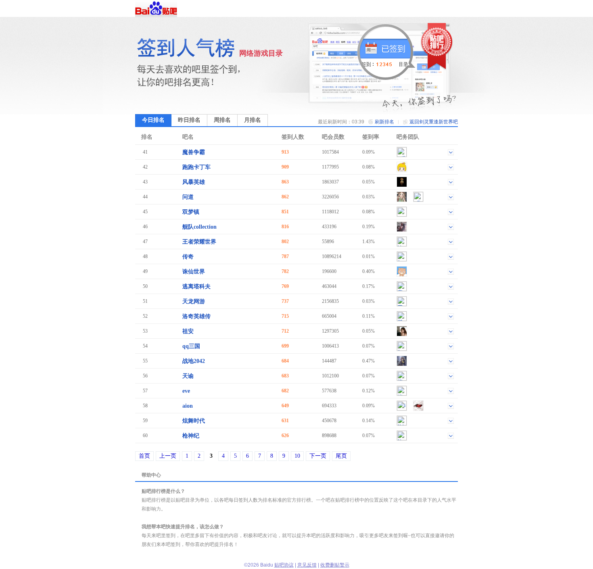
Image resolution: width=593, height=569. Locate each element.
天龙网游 (193, 301)
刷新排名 (384, 122)
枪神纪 (190, 436)
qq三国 (191, 346)
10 (297, 456)
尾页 (341, 456)
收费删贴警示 (334, 565)
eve (186, 391)
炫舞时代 (193, 421)
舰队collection (199, 227)
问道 (188, 197)
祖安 (188, 331)
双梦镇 (190, 212)
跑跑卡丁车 (196, 167)
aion (187, 406)
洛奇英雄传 (196, 316)
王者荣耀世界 (199, 242)
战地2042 (193, 361)
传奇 (188, 257)
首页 (144, 456)
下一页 (317, 456)
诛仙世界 (193, 272)
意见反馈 (307, 565)
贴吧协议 (284, 565)
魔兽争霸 (193, 152)
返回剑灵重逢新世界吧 (433, 122)
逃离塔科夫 (196, 286)
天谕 (188, 376)
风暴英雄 (193, 182)
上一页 (167, 456)
